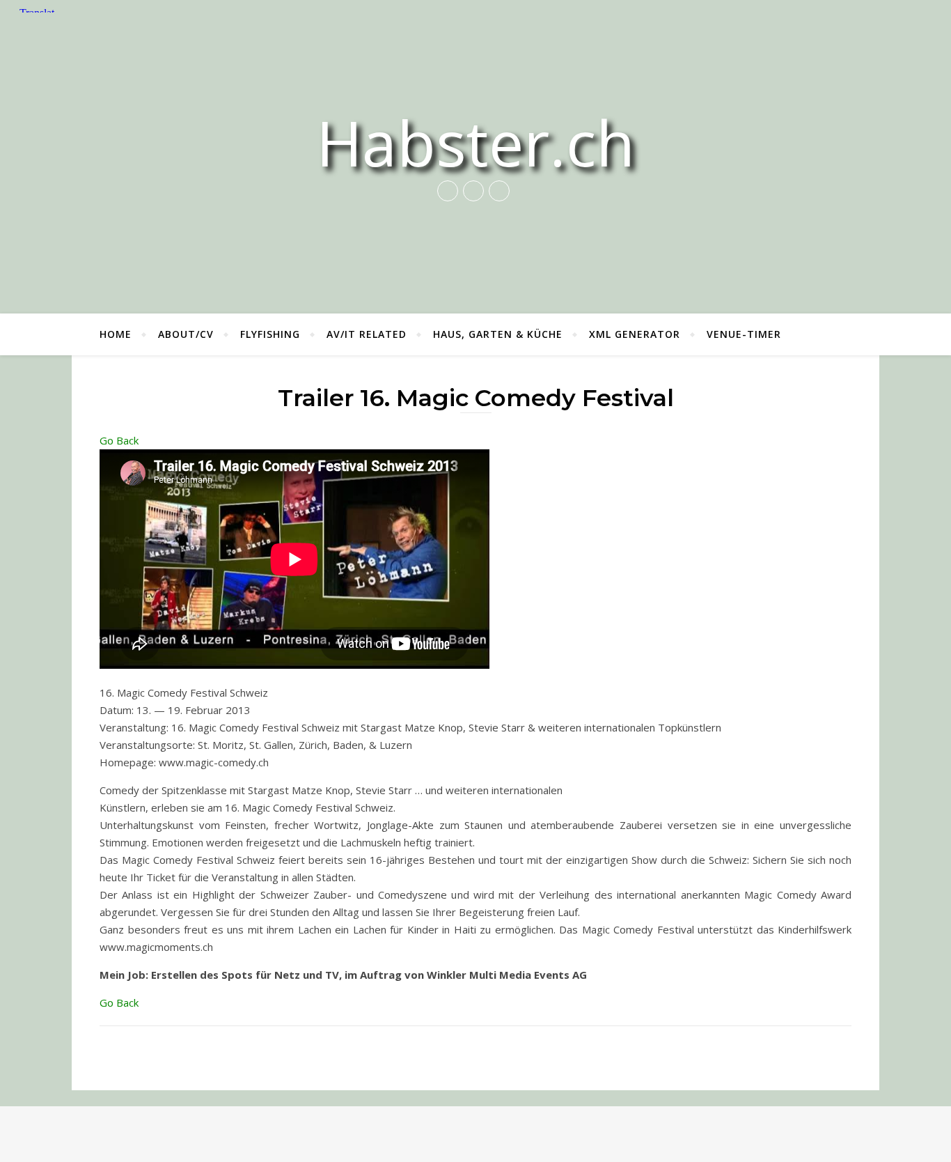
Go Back (119, 440)
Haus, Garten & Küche (498, 334)
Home (116, 334)
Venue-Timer (744, 334)
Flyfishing (270, 334)
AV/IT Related (367, 334)
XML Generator (634, 334)
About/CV (186, 334)
